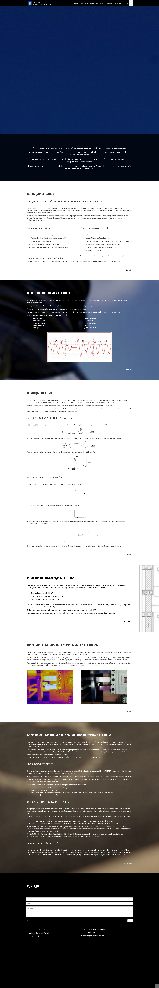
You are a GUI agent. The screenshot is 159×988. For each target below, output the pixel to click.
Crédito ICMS (125, 3)
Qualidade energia (89, 3)
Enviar (130, 921)
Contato (131, 3)
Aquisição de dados (78, 3)
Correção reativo (99, 3)
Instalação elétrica (108, 3)
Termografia (117, 3)
